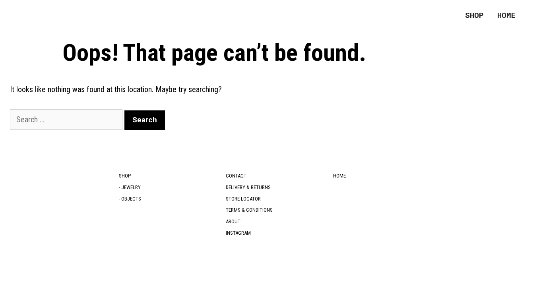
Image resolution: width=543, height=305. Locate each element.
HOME (506, 15)
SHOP (474, 15)
